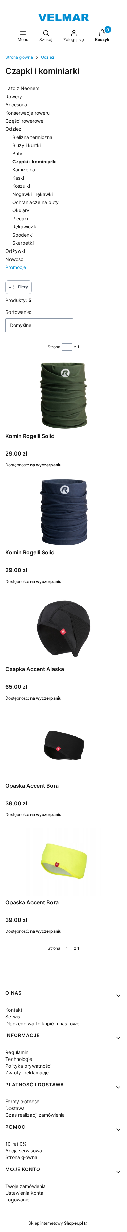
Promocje (15, 267)
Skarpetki (23, 243)
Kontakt (13, 1010)
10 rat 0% (15, 1144)
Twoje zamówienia (25, 1186)
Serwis (12, 1016)
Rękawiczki (24, 226)
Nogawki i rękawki (32, 194)
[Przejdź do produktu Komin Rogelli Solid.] (63, 512)
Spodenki (22, 235)
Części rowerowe (24, 121)
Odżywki (15, 251)
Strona (54, 346)
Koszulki (21, 186)
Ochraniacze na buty (35, 202)
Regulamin (16, 1052)
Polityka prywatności (28, 1066)
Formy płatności (22, 1101)
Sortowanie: (18, 312)
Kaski (18, 178)
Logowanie (17, 1200)
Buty (17, 153)
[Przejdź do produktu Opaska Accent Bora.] (63, 745)
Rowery (13, 96)
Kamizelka (23, 170)
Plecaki (20, 218)
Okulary (20, 210)
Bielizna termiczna (32, 137)
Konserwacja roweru (27, 113)
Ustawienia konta (24, 1193)
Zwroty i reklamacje (27, 1072)
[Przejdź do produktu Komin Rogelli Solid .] (63, 395)
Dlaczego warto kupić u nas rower (43, 1023)
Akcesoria (16, 104)
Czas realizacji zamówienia (35, 1115)
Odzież (48, 57)
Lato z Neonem (22, 88)
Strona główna (19, 57)
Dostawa (15, 1108)
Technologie (18, 1059)
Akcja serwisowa (23, 1150)
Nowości (14, 259)
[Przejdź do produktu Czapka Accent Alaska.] (63, 629)
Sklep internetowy (55, 1223)
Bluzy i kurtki (26, 145)
